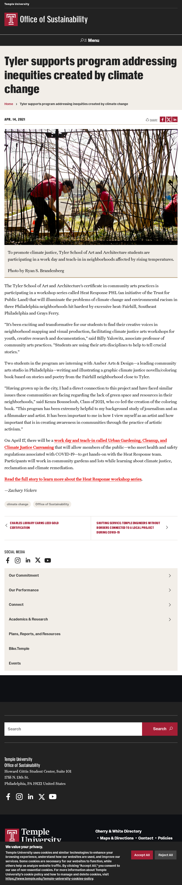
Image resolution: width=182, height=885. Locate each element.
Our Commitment (24, 575)
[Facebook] (7, 560)
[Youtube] (47, 560)
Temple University (16, 4)
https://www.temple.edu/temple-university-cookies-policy (49, 879)
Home (8, 104)
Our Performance (24, 590)
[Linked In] (27, 560)
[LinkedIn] (175, 119)
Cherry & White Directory (118, 831)
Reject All (165, 855)
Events (15, 663)
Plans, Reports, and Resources (35, 634)
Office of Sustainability (52, 504)
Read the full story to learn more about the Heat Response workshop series (72, 479)
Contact (145, 838)
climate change (17, 504)
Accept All (142, 855)
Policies (165, 838)
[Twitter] (37, 560)
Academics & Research (28, 619)
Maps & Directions (117, 838)
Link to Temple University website (33, 837)
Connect (16, 604)
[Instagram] (17, 560)
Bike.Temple (19, 648)
